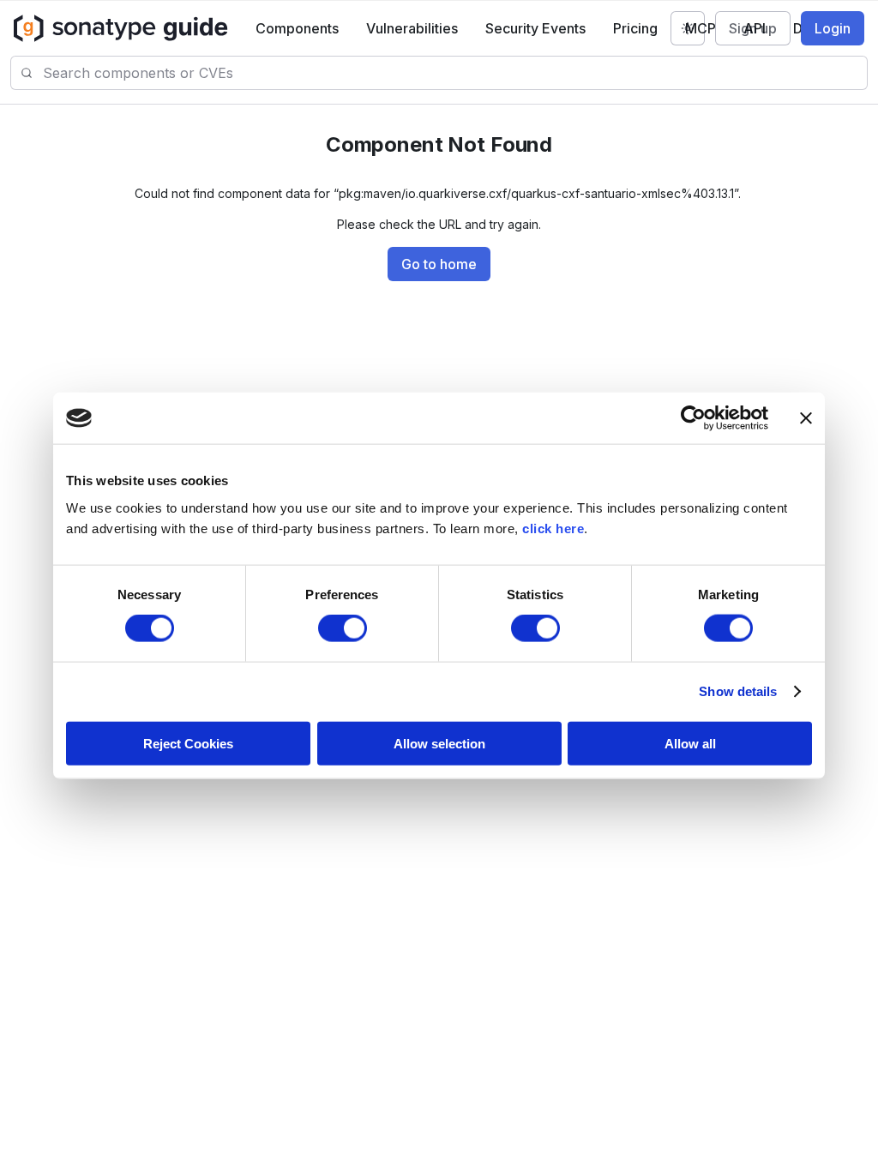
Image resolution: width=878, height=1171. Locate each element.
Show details (738, 691)
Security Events (535, 28)
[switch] (342, 628)
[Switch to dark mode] (688, 28)
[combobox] (455, 73)
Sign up (753, 28)
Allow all (690, 743)
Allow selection (439, 743)
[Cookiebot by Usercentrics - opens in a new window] (693, 418)
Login (833, 28)
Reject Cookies (188, 743)
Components (297, 28)
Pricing (635, 28)
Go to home (439, 264)
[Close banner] (806, 418)
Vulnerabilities (412, 28)
